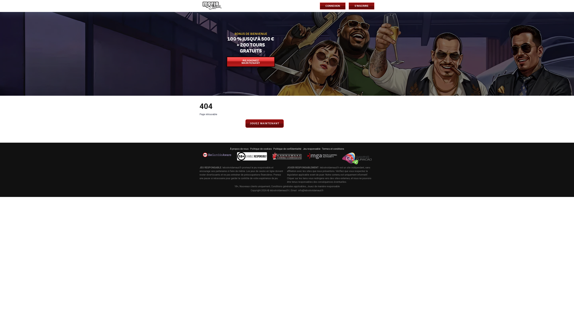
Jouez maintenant (264, 123)
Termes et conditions (333, 148)
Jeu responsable (311, 148)
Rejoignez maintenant (251, 61)
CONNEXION (332, 6)
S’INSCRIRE (361, 6)
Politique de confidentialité (287, 148)
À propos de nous (239, 148)
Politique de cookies (261, 148)
